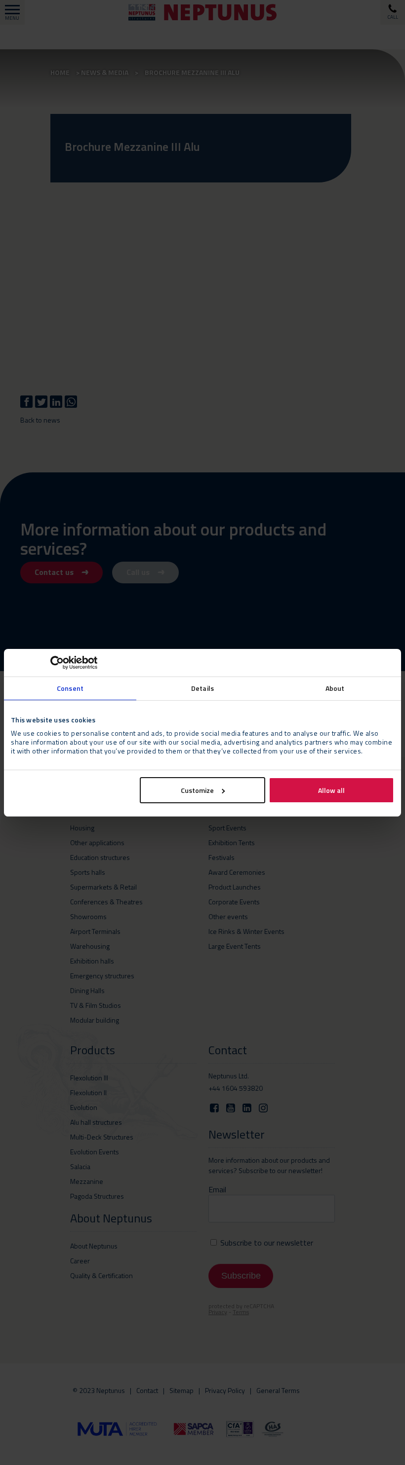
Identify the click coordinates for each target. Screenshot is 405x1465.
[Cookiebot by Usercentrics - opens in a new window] (54, 662)
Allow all (331, 790)
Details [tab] (202, 687)
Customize (197, 790)
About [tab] (335, 687)
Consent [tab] (70, 687)
